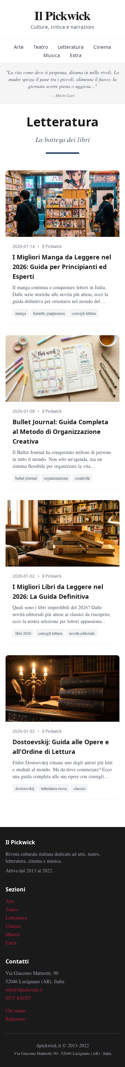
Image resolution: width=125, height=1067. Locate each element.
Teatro (40, 47)
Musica (51, 55)
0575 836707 (18, 998)
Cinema (102, 47)
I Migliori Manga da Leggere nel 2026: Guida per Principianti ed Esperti (61, 267)
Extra (76, 55)
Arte (19, 47)
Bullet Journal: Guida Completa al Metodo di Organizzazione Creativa (60, 431)
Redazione (16, 1018)
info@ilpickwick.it (24, 989)
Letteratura (71, 47)
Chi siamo (15, 1010)
